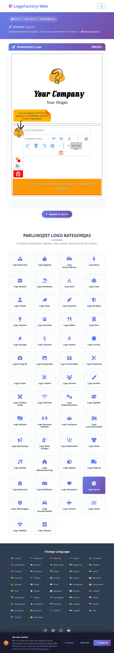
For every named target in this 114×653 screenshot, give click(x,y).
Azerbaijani (19, 564)
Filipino (37, 578)
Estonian (18, 578)
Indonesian (97, 584)
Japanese (57, 591)
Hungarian (78, 584)
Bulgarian (77, 564)
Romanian (38, 604)
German (18, 584)
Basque (37, 564)
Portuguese (19, 604)
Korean (76, 591)
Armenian (97, 558)
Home (17, 18)
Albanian (57, 558)
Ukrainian (38, 617)
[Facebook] (45, 630)
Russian (57, 604)
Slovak (95, 604)
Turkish (17, 617)
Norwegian (58, 597)
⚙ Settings (69, 643)
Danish (76, 571)
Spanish (37, 610)
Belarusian (58, 564)
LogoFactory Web (30, 6)
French (76, 578)
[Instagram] (61, 630)
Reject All (84, 642)
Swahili (56, 610)
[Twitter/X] (53, 630)
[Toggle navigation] (101, 6)
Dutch (95, 571)
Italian (37, 591)
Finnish (56, 578)
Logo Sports (30, 18)
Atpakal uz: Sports (58, 214)
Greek (36, 584)
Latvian (95, 591)
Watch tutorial (91, 31)
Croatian (38, 571)
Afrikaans (38, 558)
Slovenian (18, 610)
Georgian (96, 578)
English (17, 558)
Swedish (77, 610)
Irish (16, 591)
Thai (94, 610)
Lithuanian (19, 597)
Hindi (56, 584)
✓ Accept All (102, 642)
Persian (76, 597)
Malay (36, 597)
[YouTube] (68, 630)
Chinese (18, 571)
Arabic (76, 558)
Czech (56, 571)
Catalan (96, 564)
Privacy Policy (43, 649)
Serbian (76, 604)
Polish (95, 597)
